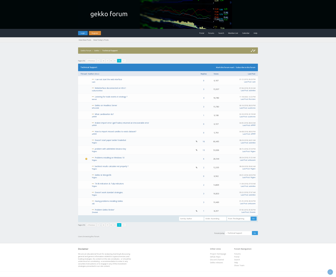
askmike (252, 90)
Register (95, 33)
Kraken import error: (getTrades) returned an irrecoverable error (122, 123)
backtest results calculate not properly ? (111, 166)
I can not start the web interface (108, 79)
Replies (204, 74)
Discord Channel (217, 259)
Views (216, 74)
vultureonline (97, 90)
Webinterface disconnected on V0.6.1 (110, 88)
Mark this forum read (225, 67)
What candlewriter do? (104, 114)
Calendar (246, 33)
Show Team (239, 265)
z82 (93, 203)
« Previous (91, 61)
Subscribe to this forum (245, 67)
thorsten (252, 99)
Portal (201, 33)
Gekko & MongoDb (103, 175)
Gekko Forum (86, 50)
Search (221, 33)
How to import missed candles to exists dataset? (115, 131)
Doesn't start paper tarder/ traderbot (110, 140)
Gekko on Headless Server (106, 105)
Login (83, 33)
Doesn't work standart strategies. (109, 192)
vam (93, 82)
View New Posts (85, 40)
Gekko (96, 50)
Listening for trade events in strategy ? (111, 96)
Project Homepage (218, 254)
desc (97, 74)
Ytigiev (94, 143)
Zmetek (95, 212)
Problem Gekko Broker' (105, 209)
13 (204, 150)
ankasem (252, 160)
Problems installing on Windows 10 (109, 157)
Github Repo (215, 256)
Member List (233, 33)
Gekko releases (216, 262)
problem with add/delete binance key (110, 149)
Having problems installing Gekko (109, 201)
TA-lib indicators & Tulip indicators (109, 183)
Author (91, 74)
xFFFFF (94, 117)
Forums (211, 33)
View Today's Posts (101, 40)
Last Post (251, 74)
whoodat (95, 108)
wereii (94, 99)
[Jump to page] (124, 60)
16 (204, 141)
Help (255, 33)
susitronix (252, 108)
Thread (83, 74)
